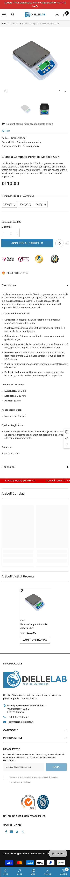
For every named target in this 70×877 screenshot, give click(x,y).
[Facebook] (6, 832)
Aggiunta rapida (35, 640)
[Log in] (57, 14)
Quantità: (6, 226)
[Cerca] (13, 15)
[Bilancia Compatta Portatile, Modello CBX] (35, 602)
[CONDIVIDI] (65, 243)
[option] (35, 61)
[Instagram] (11, 832)
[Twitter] (22, 832)
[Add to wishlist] (59, 243)
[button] (59, 91)
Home (4, 23)
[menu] (4, 15)
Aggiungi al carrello (27, 243)
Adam (6, 131)
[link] (18, 555)
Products (15, 23)
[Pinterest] (17, 832)
